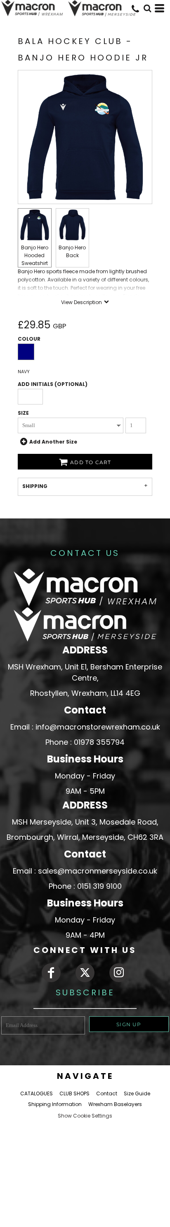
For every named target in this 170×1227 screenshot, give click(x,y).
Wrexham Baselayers (115, 1104)
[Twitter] (85, 972)
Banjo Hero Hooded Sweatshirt (34, 255)
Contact (106, 1093)
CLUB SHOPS (74, 1093)
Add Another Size (53, 441)
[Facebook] (51, 972)
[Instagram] (118, 972)
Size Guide (137, 1093)
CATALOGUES (36, 1093)
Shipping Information (55, 1104)
